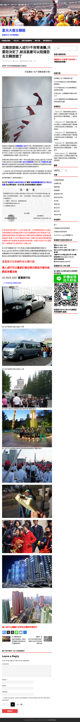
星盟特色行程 (58, 194)
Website (5, 692)
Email (4, 686)
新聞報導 (57, 190)
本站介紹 (16, 41)
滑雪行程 (57, 204)
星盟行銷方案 (58, 197)
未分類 (30, 61)
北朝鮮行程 (57, 183)
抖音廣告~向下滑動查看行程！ (32, 71)
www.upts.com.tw (67, 257)
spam (57, 112)
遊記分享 (57, 211)
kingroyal (58, 143)
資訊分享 (57, 208)
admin (17, 61)
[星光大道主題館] (40, 25)
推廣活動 (25, 61)
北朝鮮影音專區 (6, 41)
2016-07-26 (8, 61)
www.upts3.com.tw (63, 261)
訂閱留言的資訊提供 (60, 232)
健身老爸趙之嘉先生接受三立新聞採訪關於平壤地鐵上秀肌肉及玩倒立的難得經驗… (65, 114)
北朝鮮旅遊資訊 (59, 180)
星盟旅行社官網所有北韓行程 (18, 261)
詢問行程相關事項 (27, 41)
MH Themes (52, 720)
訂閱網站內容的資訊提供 (62, 228)
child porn (58, 122)
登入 (55, 225)
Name (4, 680)
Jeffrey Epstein (60, 153)
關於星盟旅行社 (47, 41)
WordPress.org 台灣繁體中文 (63, 235)
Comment (5, 664)
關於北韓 (37, 41)
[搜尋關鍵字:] (66, 48)
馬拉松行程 (57, 215)
